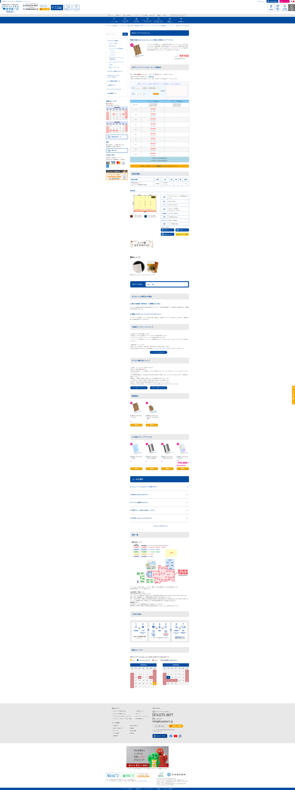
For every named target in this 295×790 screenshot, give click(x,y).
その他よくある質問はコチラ (160, 525)
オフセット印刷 (113, 43)
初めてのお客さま (134, 725)
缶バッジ (138, 713)
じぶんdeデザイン (76, 8)
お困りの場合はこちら (58, 7)
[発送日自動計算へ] (117, 137)
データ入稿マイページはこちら (139, 387)
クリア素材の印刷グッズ (113, 81)
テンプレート (137, 15)
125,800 (153, 114)
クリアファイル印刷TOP (127, 788)
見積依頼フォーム (160, 166)
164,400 (153, 133)
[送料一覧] (117, 150)
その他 (110, 64)
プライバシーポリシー (149, 788)
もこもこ (112, 50)
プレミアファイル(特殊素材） (116, 48)
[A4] (136, 454)
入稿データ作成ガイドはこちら (158, 387)
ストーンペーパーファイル (114, 89)
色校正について (168, 230)
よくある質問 (144, 15)
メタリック (113, 52)
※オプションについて (176, 633)
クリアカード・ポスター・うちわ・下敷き (122, 718)
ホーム (111, 15)
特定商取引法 (138, 788)
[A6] (152, 413)
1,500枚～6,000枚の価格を (159, 158)
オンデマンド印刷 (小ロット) (125, 21)
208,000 (153, 153)
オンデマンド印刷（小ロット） (115, 71)
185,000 (153, 143)
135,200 (153, 118)
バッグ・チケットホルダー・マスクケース (122, 716)
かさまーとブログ (161, 736)
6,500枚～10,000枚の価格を (159, 160)
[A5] (136, 413)
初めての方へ (152, 15)
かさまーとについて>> (143, 780)
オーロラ (112, 55)
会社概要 (158, 788)
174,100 (153, 138)
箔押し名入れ (112, 45)
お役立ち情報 (133, 730)
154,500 (153, 128)
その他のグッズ (111, 85)
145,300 (153, 123)
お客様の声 (115, 735)
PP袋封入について (183, 230)
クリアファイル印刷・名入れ (119, 711)
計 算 (156, 93)
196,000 (153, 148)
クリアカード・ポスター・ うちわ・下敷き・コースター (159, 21)
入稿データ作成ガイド (127, 15)
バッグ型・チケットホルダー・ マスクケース (147, 21)
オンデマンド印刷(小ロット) (119, 713)
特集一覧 (132, 733)
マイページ (285, 1)
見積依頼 (271, 9)
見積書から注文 (278, 9)
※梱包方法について (183, 633)
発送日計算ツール (68, 8)
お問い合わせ (45, 6)
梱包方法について (168, 234)
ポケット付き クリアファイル (136, 21)
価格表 (136, 425)
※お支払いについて (143, 633)
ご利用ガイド (118, 15)
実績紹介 (159, 15)
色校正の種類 (134, 179)
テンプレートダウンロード (138, 216)
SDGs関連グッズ (181, 21)
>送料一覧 (151, 76)
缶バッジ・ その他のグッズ (170, 21)
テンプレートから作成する (158, 352)
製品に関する (183, 234)
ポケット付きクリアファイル (116, 62)
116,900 (152, 109)
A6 (153, 284)
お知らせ (164, 15)
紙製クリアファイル (114, 67)
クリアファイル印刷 (113, 21)
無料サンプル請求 (46, 9)
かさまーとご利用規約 (168, 788)
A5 (148, 284)
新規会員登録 (273, 1)
